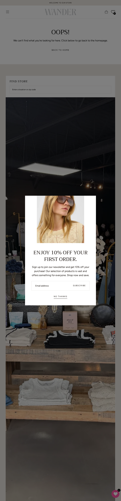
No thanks (60, 296)
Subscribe (79, 285)
